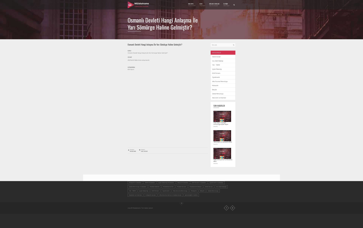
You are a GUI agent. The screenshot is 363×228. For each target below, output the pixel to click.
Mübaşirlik (215, 85)
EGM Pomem (216, 73)
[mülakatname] (138, 4)
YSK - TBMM (216, 65)
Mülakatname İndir (168, 186)
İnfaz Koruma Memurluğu (220, 81)
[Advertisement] (168, 84)
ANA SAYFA (191, 4)
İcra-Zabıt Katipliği (217, 61)
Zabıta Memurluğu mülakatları (137, 186)
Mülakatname (133, 151)
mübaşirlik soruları (150, 195)
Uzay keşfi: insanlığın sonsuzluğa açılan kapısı (220, 123)
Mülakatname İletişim (196, 186)
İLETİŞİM (226, 4)
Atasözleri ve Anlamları (219, 98)
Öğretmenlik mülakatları (216, 182)
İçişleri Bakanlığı (217, 69)
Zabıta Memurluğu (217, 94)
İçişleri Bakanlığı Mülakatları (166, 182)
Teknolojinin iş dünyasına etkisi (222, 142)
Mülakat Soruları (181, 186)
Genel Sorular (144, 151)
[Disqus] (168, 120)
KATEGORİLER (216, 52)
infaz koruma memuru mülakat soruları (170, 195)
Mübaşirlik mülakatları (135, 182)
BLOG (202, 4)
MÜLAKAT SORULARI (214, 4)
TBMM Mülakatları (150, 182)
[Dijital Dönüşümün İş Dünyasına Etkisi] (222, 153)
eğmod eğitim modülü (191, 195)
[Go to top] (181, 203)
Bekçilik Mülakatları (182, 182)
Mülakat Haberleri (155, 186)
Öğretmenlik (216, 77)
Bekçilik (214, 89)
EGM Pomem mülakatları (199, 182)
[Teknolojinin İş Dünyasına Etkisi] (222, 135)
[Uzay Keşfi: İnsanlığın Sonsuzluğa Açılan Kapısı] (222, 116)
